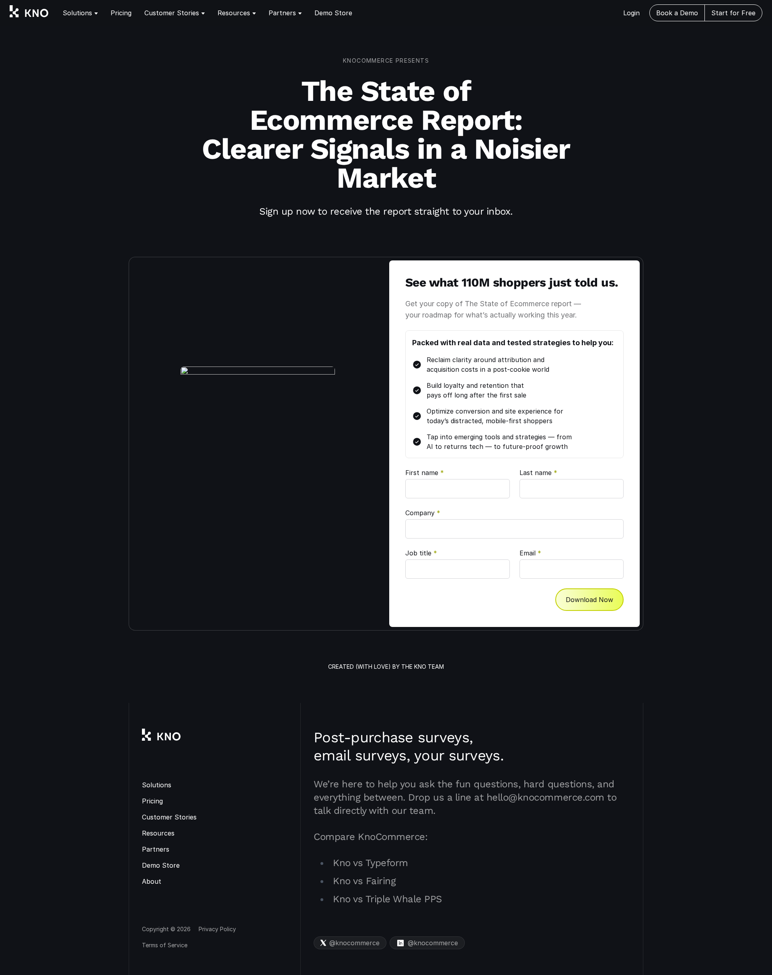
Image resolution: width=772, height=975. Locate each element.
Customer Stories (171, 13)
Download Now (589, 600)
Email (530, 553)
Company (422, 513)
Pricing (121, 13)
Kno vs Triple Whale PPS (387, 899)
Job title (421, 553)
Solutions (77, 13)
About (151, 881)
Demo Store (333, 13)
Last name (538, 473)
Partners (282, 13)
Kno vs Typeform (370, 862)
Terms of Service (164, 945)
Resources (234, 13)
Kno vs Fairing (364, 881)
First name (424, 473)
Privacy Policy (217, 929)
